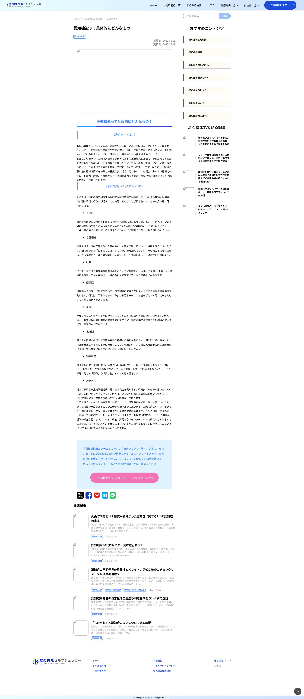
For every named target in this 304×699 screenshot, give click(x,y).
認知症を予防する (197, 90)
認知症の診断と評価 (199, 64)
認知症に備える (196, 103)
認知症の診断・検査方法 (135, 589)
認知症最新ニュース (199, 115)
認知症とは (111, 18)
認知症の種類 (195, 52)
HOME (76, 18)
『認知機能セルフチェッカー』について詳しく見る (124, 478)
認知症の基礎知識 (93, 18)
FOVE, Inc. (149, 697)
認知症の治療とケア (199, 77)
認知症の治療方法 (113, 589)
